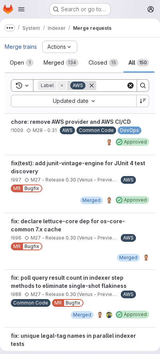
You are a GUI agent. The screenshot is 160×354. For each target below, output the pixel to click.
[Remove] (91, 85)
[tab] (21, 62)
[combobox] (73, 101)
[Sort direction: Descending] (143, 101)
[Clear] (130, 85)
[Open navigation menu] (21, 9)
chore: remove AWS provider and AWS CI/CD (71, 121)
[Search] (143, 85)
